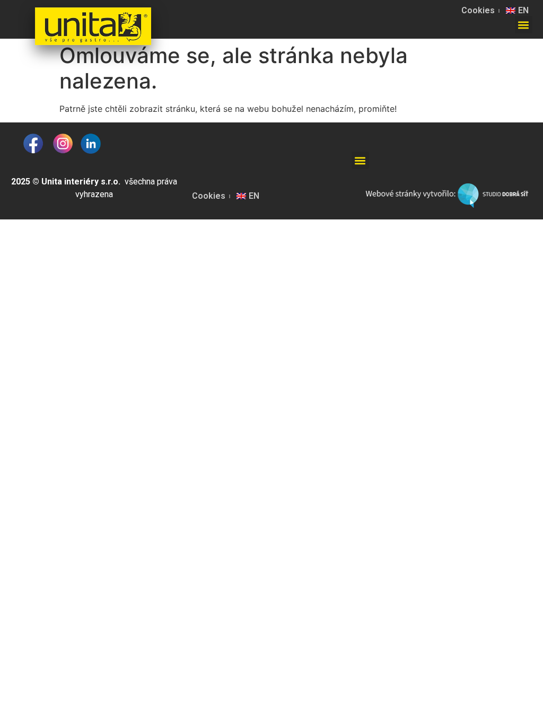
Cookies (478, 10)
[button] (523, 24)
